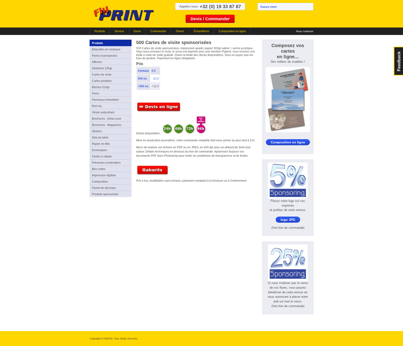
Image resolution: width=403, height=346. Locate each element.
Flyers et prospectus (104, 55)
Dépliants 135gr (102, 68)
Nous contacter (304, 31)
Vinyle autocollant (103, 112)
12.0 (156, 78)
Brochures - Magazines (106, 125)
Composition (100, 181)
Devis (137, 31)
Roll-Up (97, 106)
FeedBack (398, 61)
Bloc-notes (98, 169)
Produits (99, 31)
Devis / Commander (210, 19)
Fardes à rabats (102, 156)
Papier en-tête (101, 143)
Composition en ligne (232, 31)
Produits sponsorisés (105, 194)
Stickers (97, 131)
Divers (180, 31)
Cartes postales (102, 81)
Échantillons (201, 31)
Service (119, 31)
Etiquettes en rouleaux (106, 49)
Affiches (97, 62)
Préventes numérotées (106, 162)
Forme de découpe (104, 188)
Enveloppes (99, 150)
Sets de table (100, 137)
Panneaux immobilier (105, 99)
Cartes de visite (101, 74)
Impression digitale (104, 175)
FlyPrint (123, 13)
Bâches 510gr (101, 87)
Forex (95, 93)
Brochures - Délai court (106, 118)
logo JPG (288, 219)
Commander (158, 31)
